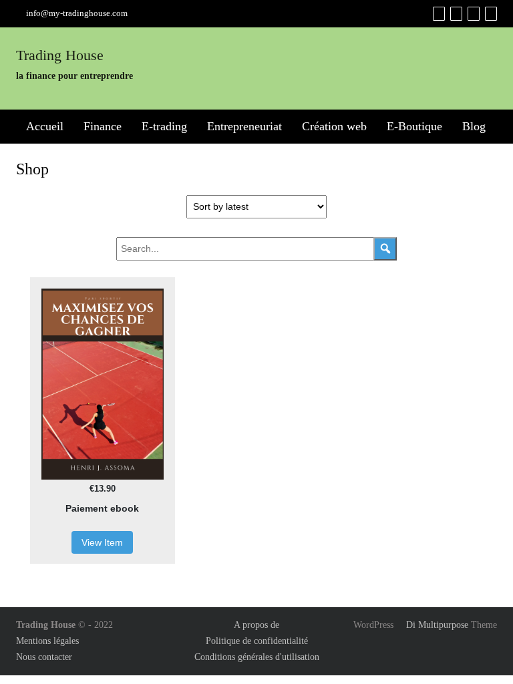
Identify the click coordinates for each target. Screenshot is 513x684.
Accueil (44, 126)
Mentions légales (47, 641)
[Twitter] (456, 14)
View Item (102, 542)
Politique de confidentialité (257, 641)
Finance (102, 126)
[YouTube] (474, 14)
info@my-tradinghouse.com (77, 13)
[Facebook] (439, 14)
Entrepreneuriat (244, 126)
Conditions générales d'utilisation (256, 657)
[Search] (385, 249)
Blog (474, 126)
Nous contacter (44, 657)
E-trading (164, 126)
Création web (334, 126)
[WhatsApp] (491, 14)
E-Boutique (414, 126)
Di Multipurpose (435, 625)
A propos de (256, 625)
